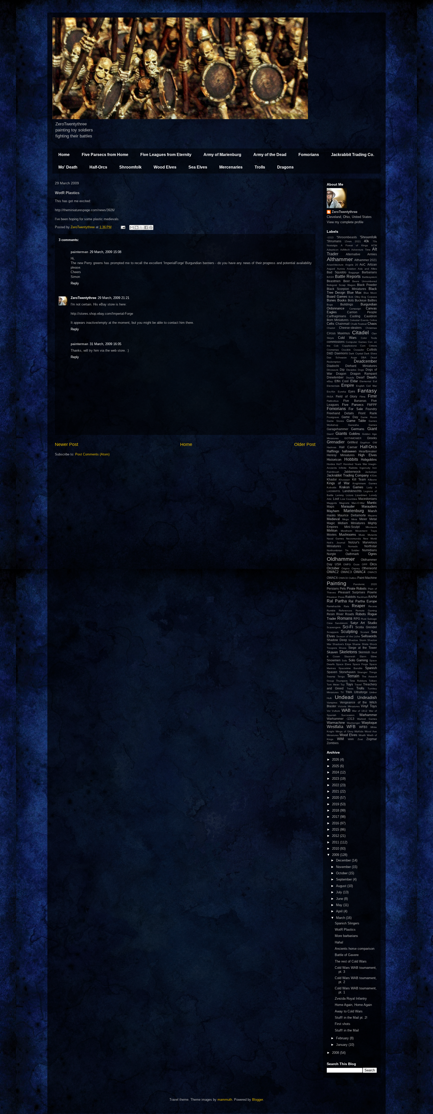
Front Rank (367, 413)
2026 (336, 759)
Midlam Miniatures (351, 523)
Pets (343, 588)
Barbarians (369, 272)
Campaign (355, 308)
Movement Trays (366, 530)
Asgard (331, 268)
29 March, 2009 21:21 (113, 298)
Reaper (358, 606)
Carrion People (362, 312)
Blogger (257, 1099)
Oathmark (352, 553)
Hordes (331, 464)
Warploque (369, 723)
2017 (336, 817)
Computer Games (356, 342)
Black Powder (367, 284)
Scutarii (364, 632)
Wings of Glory (344, 731)
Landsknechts (352, 491)
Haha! (339, 942)
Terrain (353, 676)
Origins (346, 568)
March (341, 918)
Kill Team (359, 479)
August (341, 886)
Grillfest (352, 442)
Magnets (344, 503)
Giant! (330, 434)
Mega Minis (349, 519)
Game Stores (335, 421)
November (344, 867)
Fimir (372, 396)
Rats (346, 606)
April (340, 911)
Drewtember (335, 377)
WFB (351, 727)
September (344, 879)
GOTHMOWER (352, 438)
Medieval (333, 519)
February (343, 1038)
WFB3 (363, 727)
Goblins (354, 434)
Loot (336, 498)
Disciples (351, 369)
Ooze (356, 564)
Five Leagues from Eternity (165, 154)
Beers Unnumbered (364, 281)
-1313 (330, 237)
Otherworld (369, 568)
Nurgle (331, 553)
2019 (336, 804)
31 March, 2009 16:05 (105, 344)
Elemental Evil (368, 381)
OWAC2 (333, 572)
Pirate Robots (357, 588)
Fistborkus (333, 401)
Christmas (371, 328)
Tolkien (373, 680)
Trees (350, 688)
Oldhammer (341, 559)
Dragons (285, 167)
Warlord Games (367, 719)
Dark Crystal (356, 353)
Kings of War (338, 483)
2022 (336, 785)
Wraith (362, 735)
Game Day (350, 417)
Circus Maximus (338, 333)
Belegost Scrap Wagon (341, 285)
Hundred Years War (355, 464)
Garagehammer (337, 429)
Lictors (349, 495)
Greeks (372, 438)
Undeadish (367, 697)
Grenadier (336, 442)
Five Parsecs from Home (105, 154)
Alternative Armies (361, 254)
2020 (336, 798)
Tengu (341, 676)
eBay (330, 381)
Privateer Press (336, 597)
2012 (336, 836)
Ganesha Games (362, 425)
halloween (349, 451)
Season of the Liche (348, 636)
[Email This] (131, 227)
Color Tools (369, 338)
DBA (363, 357)
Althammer (340, 259)
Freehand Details (340, 413)
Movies (332, 534)
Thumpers (342, 680)
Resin (331, 614)
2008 (336, 1053)
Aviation (351, 268)
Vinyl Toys (369, 706)
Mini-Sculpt (352, 526)
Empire (347, 385)
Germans (357, 429)
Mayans (372, 515)
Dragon (341, 373)
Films (362, 396)
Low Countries (348, 499)
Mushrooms (347, 534)
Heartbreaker (368, 451)
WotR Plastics (345, 929)
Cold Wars (347, 338)
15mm (348, 241)
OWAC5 (372, 572)
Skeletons (348, 652)
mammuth (225, 1099)
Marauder (348, 506)
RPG (357, 618)
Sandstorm (341, 623)
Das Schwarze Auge (342, 357)
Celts (330, 324)
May (339, 905)
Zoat (360, 739)
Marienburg (354, 511)
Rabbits (350, 596)
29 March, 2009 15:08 (105, 252)
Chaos (372, 324)
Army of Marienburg (222, 154)
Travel (358, 684)
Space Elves (343, 664)
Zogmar (371, 739)
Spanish (371, 668)
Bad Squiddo (336, 272)
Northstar (370, 546)
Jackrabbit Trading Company (348, 475)
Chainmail (343, 323)
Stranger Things (367, 672)
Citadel (360, 332)
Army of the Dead (269, 154)
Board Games (337, 296)
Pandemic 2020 (365, 584)
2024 (336, 772)
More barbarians (346, 936)
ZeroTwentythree (83, 298)
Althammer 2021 (365, 260)
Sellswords (369, 636)
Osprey (356, 568)
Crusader (359, 349)
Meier (363, 519)
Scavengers (334, 627)
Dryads (350, 377)
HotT (339, 464)
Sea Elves (197, 167)
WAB (346, 710)
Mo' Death (67, 167)
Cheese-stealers (350, 327)
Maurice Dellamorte (352, 515)
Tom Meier (333, 684)
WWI (340, 739)
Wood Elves (165, 167)
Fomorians (308, 154)
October (342, 873)
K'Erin (373, 475)
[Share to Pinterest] (150, 227)
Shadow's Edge (342, 644)
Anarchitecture (335, 264)
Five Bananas (354, 400)
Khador (332, 479)
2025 (336, 766)
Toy (343, 684)
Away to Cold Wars (349, 1011)
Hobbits (351, 459)
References (345, 610)
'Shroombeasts (347, 237)
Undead (344, 697)
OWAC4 (359, 572)
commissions (336, 341)
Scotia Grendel (366, 627)
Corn (363, 345)
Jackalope (371, 471)
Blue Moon (370, 292)
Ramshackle (334, 606)
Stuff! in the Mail (347, 1030)
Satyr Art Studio (363, 623)
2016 (336, 823)
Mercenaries (231, 167)
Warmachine (336, 723)
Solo (344, 660)
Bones (331, 300)
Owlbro (353, 578)
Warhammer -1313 (340, 718)
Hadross (331, 447)
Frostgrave (333, 417)
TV (342, 692)
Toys (349, 684)
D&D (330, 353)
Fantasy (367, 390)
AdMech (345, 249)
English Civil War (366, 385)
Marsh (372, 511)
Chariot (331, 328)
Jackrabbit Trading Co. (352, 154)
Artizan (372, 264)
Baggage (354, 272)
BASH (330, 277)
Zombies (333, 743)
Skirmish (364, 652)
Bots (351, 300)
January (342, 1045)
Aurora (341, 268)
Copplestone (349, 345)
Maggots (332, 503)
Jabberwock (352, 471)
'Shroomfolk (368, 237)
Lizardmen (361, 495)
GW (375, 442)
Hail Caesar (348, 447)
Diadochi (333, 365)
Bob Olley (354, 296)
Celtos (373, 320)
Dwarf (360, 377)
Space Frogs (360, 664)
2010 (336, 848)
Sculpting (349, 631)
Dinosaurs (332, 369)
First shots (342, 1024)
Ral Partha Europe (363, 601)
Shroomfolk (130, 167)
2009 (336, 855)
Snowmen (334, 660)
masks (331, 515)
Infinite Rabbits (348, 467)
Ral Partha (337, 601)
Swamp (331, 676)
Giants (341, 433)
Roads (349, 614)
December (344, 860)
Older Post (304, 444)
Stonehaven (347, 672)
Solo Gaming (358, 660)
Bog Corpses (369, 296)
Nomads (353, 546)
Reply (75, 283)
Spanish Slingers (347, 923)
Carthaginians (336, 316)
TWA (349, 692)
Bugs (330, 304)
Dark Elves (370, 353)
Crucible (346, 349)
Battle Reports (348, 276)
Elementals (333, 385)
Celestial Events (359, 320)
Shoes (342, 648)
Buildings (346, 304)
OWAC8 (343, 578)
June (340, 899)
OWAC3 (346, 572)
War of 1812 (360, 710)
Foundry (371, 409)
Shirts (365, 644)
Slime (374, 656)
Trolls (260, 167)
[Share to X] (141, 227)
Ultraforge (361, 692)
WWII (351, 739)
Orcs (373, 564)
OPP (364, 564)
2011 (336, 842)
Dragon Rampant (363, 373)
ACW (374, 245)
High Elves (367, 455)
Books (342, 300)
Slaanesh (349, 656)
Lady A (372, 487)
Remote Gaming (366, 610)
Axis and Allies (367, 268)
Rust (363, 618)
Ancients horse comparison (354, 948)
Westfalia (335, 727)
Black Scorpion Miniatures (346, 288)
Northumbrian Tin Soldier (343, 550)
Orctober (333, 568)
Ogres (372, 554)
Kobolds (331, 487)
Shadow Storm (357, 640)
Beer (346, 281)
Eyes (351, 391)
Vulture (336, 710)
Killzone (372, 479)
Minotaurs (371, 527)
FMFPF (372, 404)
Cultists (372, 349)
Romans (344, 618)
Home (64, 154)
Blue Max (354, 292)
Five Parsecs (353, 405)
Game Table (356, 421)
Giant (372, 429)
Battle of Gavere (347, 955)
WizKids (358, 731)
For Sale (356, 409)
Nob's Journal (336, 542)
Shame (356, 644)
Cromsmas (333, 349)
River (340, 614)
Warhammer (368, 715)
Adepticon (333, 249)
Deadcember (365, 361)
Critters (373, 345)
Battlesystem (369, 277)
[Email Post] (122, 227)
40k (366, 241)
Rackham (362, 597)
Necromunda (353, 538)
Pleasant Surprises (351, 592)
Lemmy (340, 495)
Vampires (332, 702)
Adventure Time (361, 249)
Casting (355, 316)
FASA (330, 396)
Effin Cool (342, 381)
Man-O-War (358, 503)
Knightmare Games (365, 483)
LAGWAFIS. (334, 491)
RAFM (372, 596)
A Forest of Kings (354, 245)
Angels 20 (351, 264)
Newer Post (66, 444)
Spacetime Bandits (350, 668)
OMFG (347, 564)
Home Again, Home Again (353, 1005)
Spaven (332, 672)
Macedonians (367, 498)
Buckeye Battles (366, 300)
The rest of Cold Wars (351, 961)
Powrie (372, 592)
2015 (336, 829)
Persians (333, 588)
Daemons (341, 353)
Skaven (332, 652)
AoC (363, 264)
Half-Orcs (98, 167)
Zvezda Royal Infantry (351, 998)
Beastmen (334, 281)
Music (362, 534)
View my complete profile (345, 222)
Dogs (361, 369)
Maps (330, 506)
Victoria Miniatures (349, 706)
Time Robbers (358, 680)
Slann (363, 656)
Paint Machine (367, 577)
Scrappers (333, 632)
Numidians (369, 550)
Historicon (334, 459)
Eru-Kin (331, 391)
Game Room (369, 417)
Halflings (333, 451)
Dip (342, 369)
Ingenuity (365, 467)
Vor (329, 710)
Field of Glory (346, 396)
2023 (336, 778)
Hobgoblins (369, 459)
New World (370, 538)
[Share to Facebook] (146, 227)
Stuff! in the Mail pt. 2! (351, 1017)
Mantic (372, 503)
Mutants (372, 534)
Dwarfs (372, 377)
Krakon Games (351, 487)
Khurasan (344, 479)
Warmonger (353, 723)
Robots (361, 614)
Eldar (354, 381)
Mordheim (346, 530)
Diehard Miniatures (361, 365)
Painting (336, 583)
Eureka (342, 391)
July (339, 892)
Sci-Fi (348, 627)
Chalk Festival (359, 324)
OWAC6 (332, 577)
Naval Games (335, 538)
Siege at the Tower (362, 647)
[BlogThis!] (136, 227)
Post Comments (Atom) (92, 454)
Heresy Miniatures (341, 455)
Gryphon (365, 442)
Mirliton (332, 530)
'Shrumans (334, 241)
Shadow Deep (337, 640)
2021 (358, 241)
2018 (336, 810)
